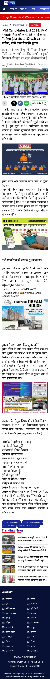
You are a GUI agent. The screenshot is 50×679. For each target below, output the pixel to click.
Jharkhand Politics (28, 525)
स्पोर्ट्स (7, 622)
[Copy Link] (4, 103)
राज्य (22, 9)
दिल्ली (32, 641)
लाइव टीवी (8, 627)
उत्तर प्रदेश (9, 650)
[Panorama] (25, 314)
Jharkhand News (11, 522)
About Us (35, 661)
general (35, 24)
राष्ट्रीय (32, 646)
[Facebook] (20, 103)
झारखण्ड (8, 646)
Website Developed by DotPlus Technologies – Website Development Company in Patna (25, 675)
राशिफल (33, 603)
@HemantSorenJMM (35, 272)
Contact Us (34, 665)
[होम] (8, 3)
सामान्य (32, 632)
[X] (14, 103)
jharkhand (18, 24)
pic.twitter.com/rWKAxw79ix (20, 289)
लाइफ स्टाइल (9, 632)
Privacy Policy (17, 665)
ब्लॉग (31, 636)
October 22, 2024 (10, 295)
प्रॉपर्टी (7, 617)
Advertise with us (17, 661)
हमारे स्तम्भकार (10, 613)
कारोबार (8, 599)
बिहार (7, 641)
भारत (33, 9)
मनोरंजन (43, 9)
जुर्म (6, 603)
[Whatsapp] (26, 103)
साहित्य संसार (9, 608)
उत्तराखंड (33, 650)
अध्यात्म (32, 617)
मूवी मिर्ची (33, 608)
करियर (32, 599)
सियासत (32, 613)
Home (5, 24)
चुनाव (12, 9)
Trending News (12, 530)
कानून (32, 627)
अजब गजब (34, 622)
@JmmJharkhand (13, 285)
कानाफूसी (8, 636)
